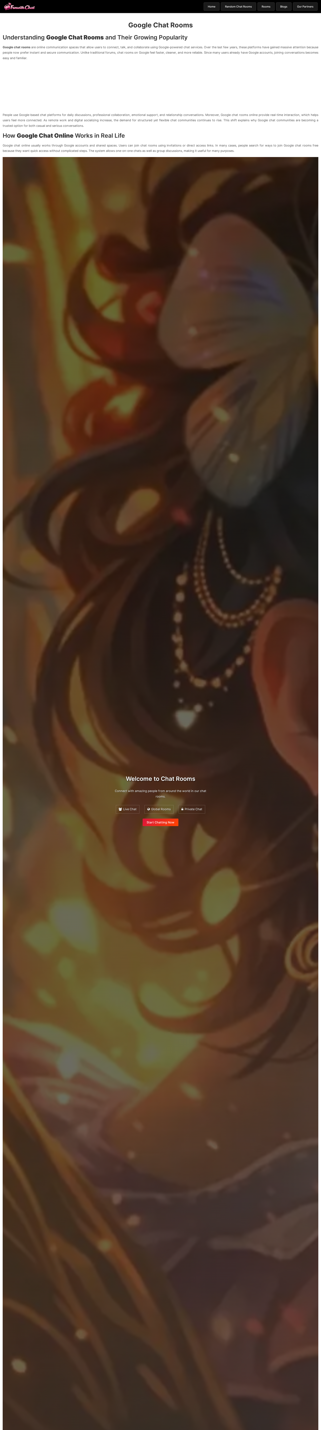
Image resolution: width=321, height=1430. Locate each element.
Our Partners (305, 6)
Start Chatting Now (160, 822)
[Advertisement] (160, 87)
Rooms (266, 6)
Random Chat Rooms (238, 6)
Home (211, 6)
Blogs (283, 6)
